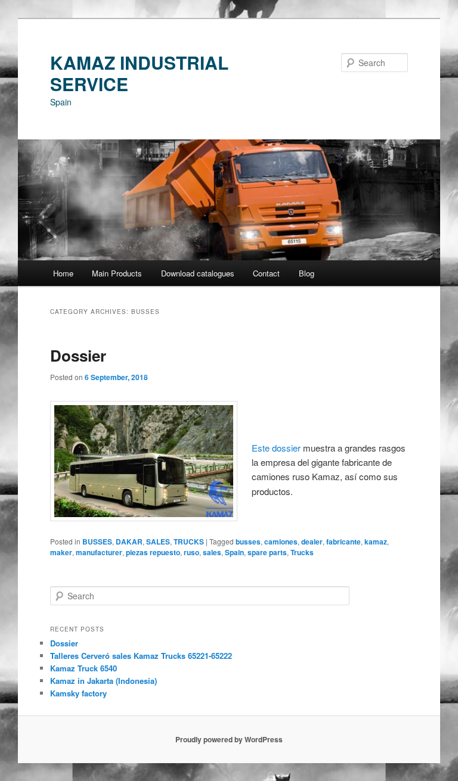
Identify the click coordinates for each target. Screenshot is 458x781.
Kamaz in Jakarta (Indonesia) (103, 680)
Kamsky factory (78, 693)
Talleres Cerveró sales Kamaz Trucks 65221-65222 (141, 655)
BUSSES (97, 541)
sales (212, 552)
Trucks (302, 552)
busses (248, 541)
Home (63, 273)
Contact (266, 273)
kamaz (375, 541)
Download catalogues (197, 273)
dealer (312, 541)
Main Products (117, 273)
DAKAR (129, 541)
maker (61, 552)
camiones (281, 541)
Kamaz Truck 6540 (83, 668)
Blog (306, 273)
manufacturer (99, 552)
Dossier (78, 355)
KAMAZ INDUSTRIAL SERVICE (139, 73)
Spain (234, 552)
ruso (191, 552)
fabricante (343, 541)
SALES (158, 541)
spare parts (267, 552)
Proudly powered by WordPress (229, 739)
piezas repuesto (153, 552)
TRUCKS (189, 541)
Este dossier (277, 447)
